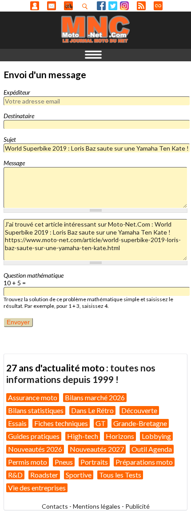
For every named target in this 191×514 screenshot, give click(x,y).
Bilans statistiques (36, 410)
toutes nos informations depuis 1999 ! (80, 373)
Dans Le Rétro (92, 410)
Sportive (79, 474)
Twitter (112, 5)
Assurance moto (32, 397)
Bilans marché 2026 (95, 397)
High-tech (82, 436)
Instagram (124, 5)
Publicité (137, 506)
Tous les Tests (120, 474)
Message (14, 163)
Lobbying (156, 436)
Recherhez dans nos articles (86, 6)
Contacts (55, 506)
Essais (17, 423)
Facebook (101, 5)
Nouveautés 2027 (97, 449)
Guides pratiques (34, 436)
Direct (158, 5)
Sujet (10, 139)
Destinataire (19, 116)
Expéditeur (17, 92)
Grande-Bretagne (140, 423)
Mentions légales (96, 506)
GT (101, 423)
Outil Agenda (151, 449)
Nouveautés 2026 (35, 449)
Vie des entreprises (37, 487)
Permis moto (27, 462)
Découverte (139, 410)
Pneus (64, 462)
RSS (141, 5)
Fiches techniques (61, 423)
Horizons (120, 436)
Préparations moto (144, 462)
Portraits (94, 462)
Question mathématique (34, 275)
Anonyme (34, 5)
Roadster (44, 474)
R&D (15, 474)
